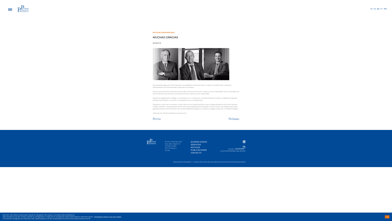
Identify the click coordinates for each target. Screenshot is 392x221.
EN (375, 9)
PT (381, 9)
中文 (385, 9)
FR (371, 9)
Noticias (195, 147)
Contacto (196, 153)
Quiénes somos (199, 142)
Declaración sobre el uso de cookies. (107, 217)
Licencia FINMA (225, 151)
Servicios (196, 145)
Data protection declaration (182, 162)
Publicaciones (199, 150)
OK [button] (387, 217)
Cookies (195, 162)
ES (378, 9)
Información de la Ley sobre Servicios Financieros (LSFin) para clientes (222, 162)
